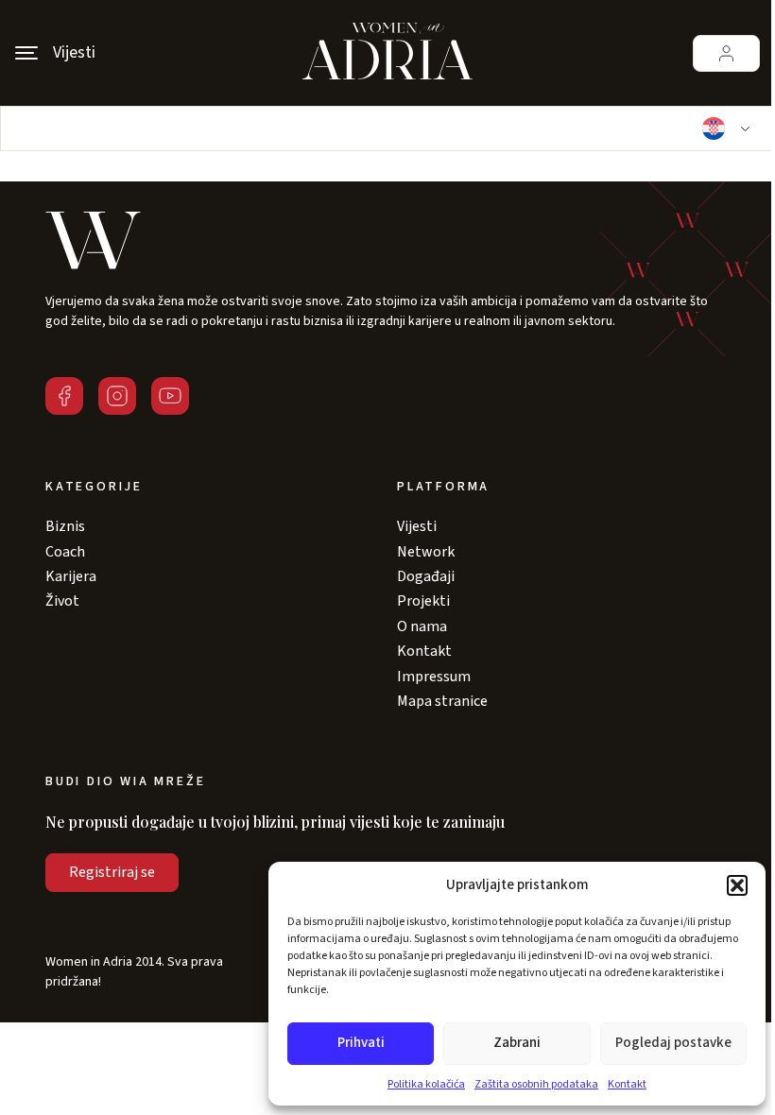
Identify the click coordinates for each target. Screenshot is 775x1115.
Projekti (423, 600)
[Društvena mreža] (64, 396)
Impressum (434, 676)
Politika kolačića (426, 1084)
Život (62, 600)
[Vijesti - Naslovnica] (387, 53)
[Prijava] (726, 53)
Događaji (426, 576)
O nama (422, 626)
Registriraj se (112, 872)
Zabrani (517, 1043)
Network (426, 551)
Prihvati (361, 1043)
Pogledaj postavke (673, 1043)
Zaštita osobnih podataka (536, 1084)
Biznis (65, 526)
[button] (737, 885)
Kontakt (627, 1084)
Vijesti (417, 526)
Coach (65, 551)
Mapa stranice (442, 701)
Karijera (70, 576)
